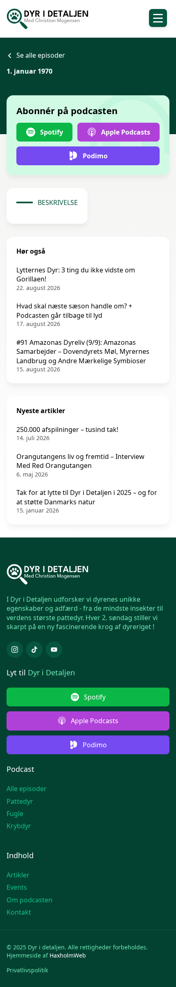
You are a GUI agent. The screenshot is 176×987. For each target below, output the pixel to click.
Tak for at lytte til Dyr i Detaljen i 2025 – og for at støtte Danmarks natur (86, 497)
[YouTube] (54, 649)
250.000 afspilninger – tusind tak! (67, 429)
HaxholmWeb (68, 955)
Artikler (18, 874)
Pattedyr (20, 801)
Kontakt (19, 912)
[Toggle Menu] (158, 18)
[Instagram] (15, 649)
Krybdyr (19, 825)
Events (17, 887)
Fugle (15, 813)
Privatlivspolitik (27, 970)
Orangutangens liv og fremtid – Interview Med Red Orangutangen (80, 461)
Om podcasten (29, 899)
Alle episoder (27, 788)
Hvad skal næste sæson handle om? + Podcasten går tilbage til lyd (74, 310)
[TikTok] (34, 649)
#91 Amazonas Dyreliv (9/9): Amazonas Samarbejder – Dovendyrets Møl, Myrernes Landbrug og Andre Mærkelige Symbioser (82, 351)
